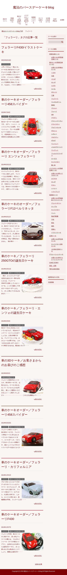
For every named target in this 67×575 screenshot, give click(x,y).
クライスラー (55, 124)
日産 (52, 76)
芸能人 (53, 229)
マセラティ (54, 137)
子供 (52, 219)
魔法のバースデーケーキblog (33, 7)
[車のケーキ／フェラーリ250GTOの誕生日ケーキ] (32, 291)
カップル (54, 206)
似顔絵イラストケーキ (33, 19)
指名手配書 (54, 216)
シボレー (54, 134)
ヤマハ (53, 185)
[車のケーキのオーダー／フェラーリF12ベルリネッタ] (32, 238)
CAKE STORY (53, 262)
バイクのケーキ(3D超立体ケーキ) (26, 20)
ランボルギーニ (56, 102)
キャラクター (55, 162)
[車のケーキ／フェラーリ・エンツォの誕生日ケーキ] (32, 343)
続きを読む (38, 88)
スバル (53, 89)
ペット (53, 213)
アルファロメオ (56, 127)
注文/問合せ (55, 20)
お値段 (62, 20)
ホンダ (53, 82)
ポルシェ (54, 130)
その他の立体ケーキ (48, 20)
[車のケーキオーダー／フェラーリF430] (32, 549)
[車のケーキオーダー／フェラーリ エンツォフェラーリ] (32, 186)
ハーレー (54, 188)
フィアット (54, 150)
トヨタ (53, 72)
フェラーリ (5, 116)
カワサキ (54, 178)
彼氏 (52, 226)
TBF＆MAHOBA (54, 269)
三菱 (52, 95)
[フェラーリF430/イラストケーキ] (32, 82)
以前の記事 (38, 564)
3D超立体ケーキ (12, 20)
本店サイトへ (5, 20)
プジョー (54, 108)
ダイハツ (54, 92)
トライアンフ (55, 191)
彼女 (52, 223)
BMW (53, 105)
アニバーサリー (56, 203)
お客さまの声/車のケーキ (8, 377)
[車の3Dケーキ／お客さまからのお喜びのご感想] (32, 392)
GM (52, 114)
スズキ (53, 85)
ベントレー (54, 144)
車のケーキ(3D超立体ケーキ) (19, 20)
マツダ (53, 79)
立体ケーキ (52, 236)
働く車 (53, 165)
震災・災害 (52, 266)
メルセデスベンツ (56, 147)
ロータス (54, 158)
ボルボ (53, 140)
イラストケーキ (6, 64)
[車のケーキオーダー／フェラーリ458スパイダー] (32, 134)
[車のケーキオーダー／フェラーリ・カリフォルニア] (32, 497)
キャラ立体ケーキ (41, 20)
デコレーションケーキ (56, 254)
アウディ (54, 117)
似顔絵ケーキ (53, 195)
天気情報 (51, 282)
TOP (13, 31)
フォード (54, 111)
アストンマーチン (56, 121)
